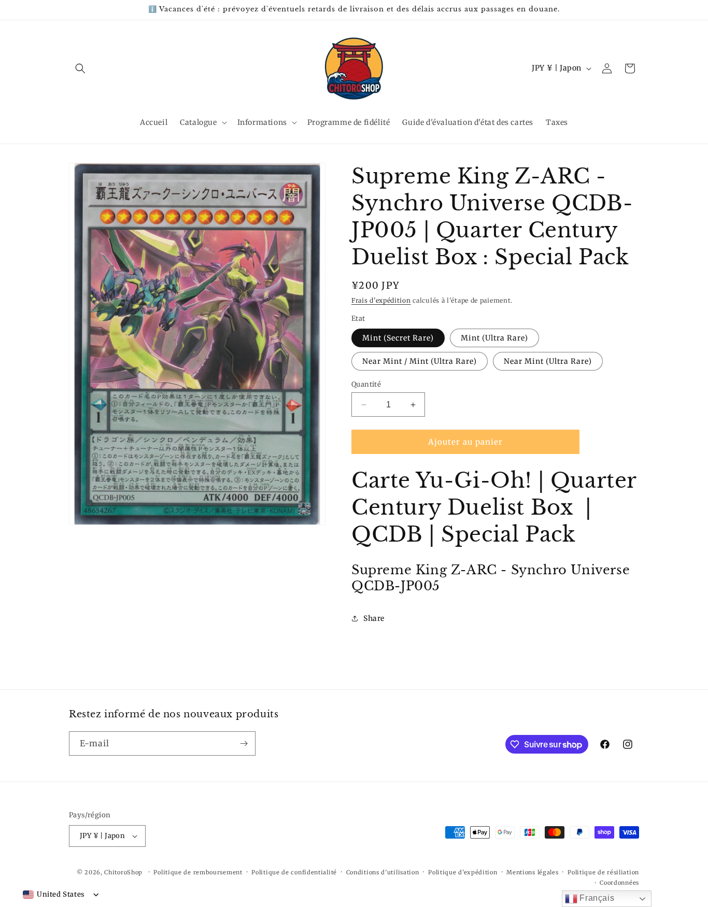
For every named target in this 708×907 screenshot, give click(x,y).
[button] (80, 68)
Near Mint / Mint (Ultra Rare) (419, 361)
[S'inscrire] (243, 743)
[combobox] (53, 894)
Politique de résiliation (603, 872)
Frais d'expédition (381, 300)
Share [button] (374, 618)
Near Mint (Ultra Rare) (548, 361)
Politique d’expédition (462, 872)
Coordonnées (619, 882)
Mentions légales (532, 872)
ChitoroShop (123, 872)
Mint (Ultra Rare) (494, 338)
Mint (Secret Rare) (398, 338)
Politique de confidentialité (294, 872)
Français (595, 898)
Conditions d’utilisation (382, 872)
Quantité (366, 384)
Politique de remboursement (197, 872)
